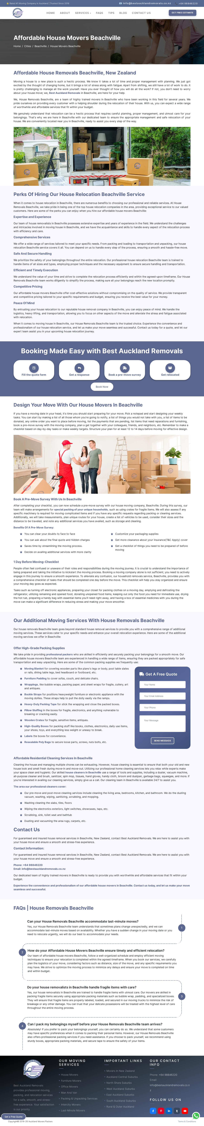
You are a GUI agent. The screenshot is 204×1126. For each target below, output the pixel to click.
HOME (51, 12)
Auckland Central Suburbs (122, 1076)
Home (17, 46)
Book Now (102, 386)
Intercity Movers (70, 1104)
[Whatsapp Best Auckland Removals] (196, 1116)
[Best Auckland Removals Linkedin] (169, 1111)
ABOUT (65, 12)
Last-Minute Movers (73, 1110)
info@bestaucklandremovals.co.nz (44, 868)
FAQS (99, 12)
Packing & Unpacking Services (79, 1098)
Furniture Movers (71, 1080)
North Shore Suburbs (119, 1082)
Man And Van (69, 1092)
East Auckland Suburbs (120, 1094)
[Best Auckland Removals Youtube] (185, 1111)
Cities (27, 46)
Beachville (41, 46)
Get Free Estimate (182, 12)
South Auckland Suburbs (121, 1100)
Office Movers (69, 1086)
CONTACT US (141, 12)
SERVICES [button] (82, 12)
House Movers (69, 1074)
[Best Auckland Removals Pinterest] (161, 1111)
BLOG (123, 12)
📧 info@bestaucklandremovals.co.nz (145, 3)
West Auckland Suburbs (120, 1088)
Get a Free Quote (13, 1116)
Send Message (162, 740)
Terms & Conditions (187, 1121)
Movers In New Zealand (120, 1070)
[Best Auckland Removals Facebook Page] (153, 1111)
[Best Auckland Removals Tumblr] (177, 1111)
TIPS (111, 12)
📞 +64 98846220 (186, 3)
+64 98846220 (33, 865)
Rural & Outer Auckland (120, 1106)
